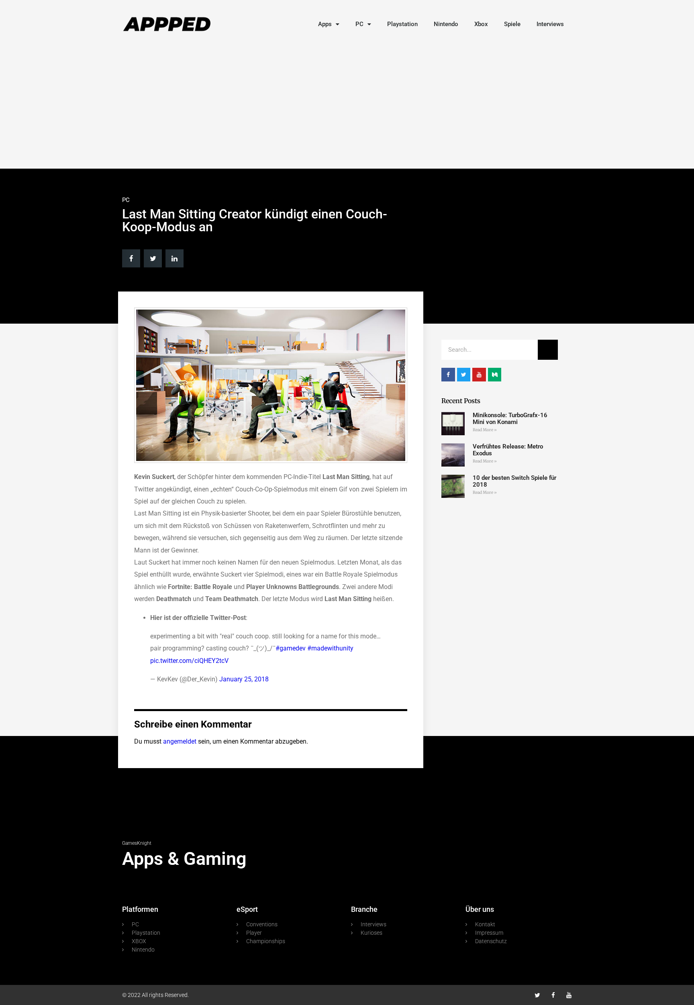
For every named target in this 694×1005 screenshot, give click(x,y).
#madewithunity (330, 648)
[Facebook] (553, 995)
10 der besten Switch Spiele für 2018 (514, 481)
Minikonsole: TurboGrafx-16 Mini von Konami (510, 419)
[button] (131, 258)
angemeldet (179, 741)
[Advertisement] (347, 104)
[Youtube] (569, 995)
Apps (325, 24)
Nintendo (446, 24)
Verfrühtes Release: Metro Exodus (508, 450)
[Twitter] (538, 995)
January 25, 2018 (244, 679)
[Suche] (548, 350)
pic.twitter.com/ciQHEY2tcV (189, 661)
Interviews (550, 24)
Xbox (481, 24)
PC (359, 24)
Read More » (485, 429)
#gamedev (291, 648)
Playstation (402, 24)
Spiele (512, 24)
